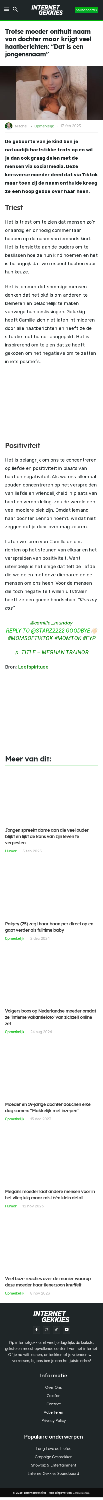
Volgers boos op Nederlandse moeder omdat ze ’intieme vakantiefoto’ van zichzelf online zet (50, 1017)
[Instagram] (46, 1330)
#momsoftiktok (30, 638)
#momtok (67, 638)
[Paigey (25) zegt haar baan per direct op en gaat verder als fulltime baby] (51, 890)
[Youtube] (66, 1330)
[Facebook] (36, 1330)
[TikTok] (56, 1330)
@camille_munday (51, 623)
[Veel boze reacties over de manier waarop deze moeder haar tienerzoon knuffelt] (51, 1245)
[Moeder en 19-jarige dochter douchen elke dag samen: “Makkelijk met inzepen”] (51, 1071)
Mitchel (21, 126)
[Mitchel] (9, 126)
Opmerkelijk (44, 126)
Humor (10, 851)
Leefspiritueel (34, 667)
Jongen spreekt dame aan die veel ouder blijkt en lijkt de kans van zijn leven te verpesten (46, 836)
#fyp (89, 638)
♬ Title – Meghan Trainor (51, 652)
